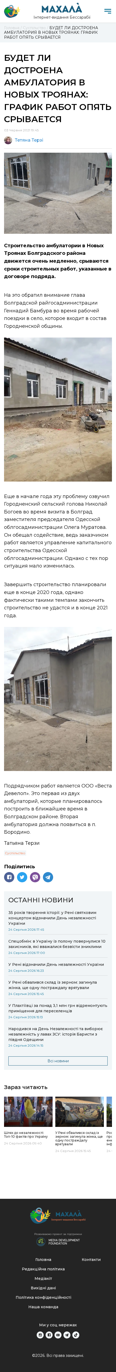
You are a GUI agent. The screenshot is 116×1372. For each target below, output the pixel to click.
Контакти (91, 1259)
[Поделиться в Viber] (35, 877)
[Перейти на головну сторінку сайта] (12, 11)
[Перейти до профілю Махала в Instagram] (40, 1334)
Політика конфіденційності (43, 1297)
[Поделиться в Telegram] (48, 877)
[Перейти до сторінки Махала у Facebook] (49, 1334)
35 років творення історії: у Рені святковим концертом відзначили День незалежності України (52, 918)
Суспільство (15, 853)
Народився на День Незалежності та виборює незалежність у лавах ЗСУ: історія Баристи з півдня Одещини (55, 1034)
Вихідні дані (43, 1288)
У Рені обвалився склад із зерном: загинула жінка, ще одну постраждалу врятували (52, 985)
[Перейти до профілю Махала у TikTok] (75, 1334)
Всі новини (58, 1061)
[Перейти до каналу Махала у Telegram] (66, 1334)
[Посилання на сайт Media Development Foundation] (58, 1241)
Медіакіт (43, 1278)
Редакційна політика (43, 1269)
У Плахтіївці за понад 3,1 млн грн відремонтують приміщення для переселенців (57, 1008)
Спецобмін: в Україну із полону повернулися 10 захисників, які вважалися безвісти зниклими (56, 944)
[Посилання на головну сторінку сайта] (58, 1217)
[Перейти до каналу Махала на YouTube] (58, 1334)
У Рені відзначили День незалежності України (56, 964)
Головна (43, 1259)
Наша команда (43, 1306)
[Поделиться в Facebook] (9, 877)
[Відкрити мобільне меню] (108, 11)
